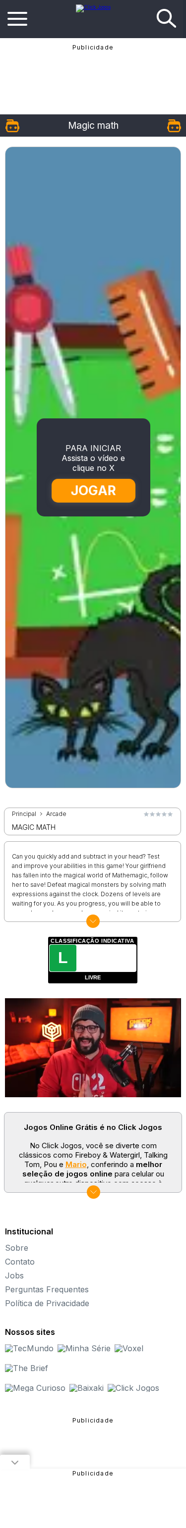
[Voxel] (129, 1348)
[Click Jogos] (93, 7)
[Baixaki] (86, 1388)
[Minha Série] (84, 1348)
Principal (24, 814)
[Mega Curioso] (35, 1388)
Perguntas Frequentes (47, 1289)
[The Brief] (26, 1368)
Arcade (56, 814)
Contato (20, 1262)
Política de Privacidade (47, 1303)
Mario (76, 1164)
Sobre (16, 1248)
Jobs (14, 1275)
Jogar (93, 491)
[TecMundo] (29, 1348)
